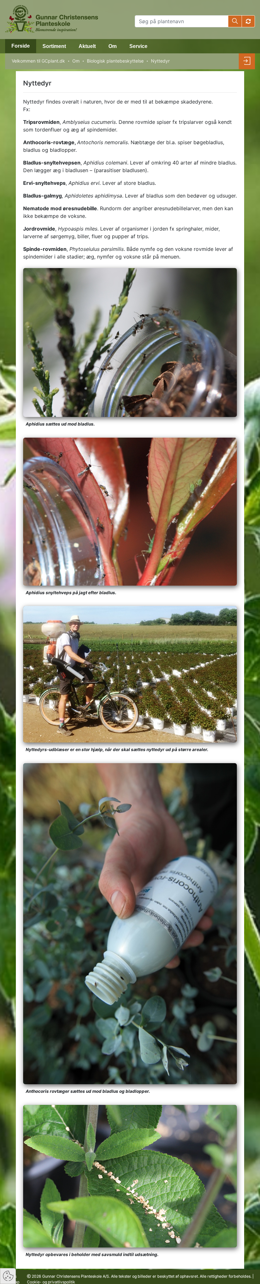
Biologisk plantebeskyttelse (115, 61)
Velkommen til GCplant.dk (38, 61)
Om (112, 46)
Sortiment (54, 46)
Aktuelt (87, 46)
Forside (20, 46)
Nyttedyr (160, 61)
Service (138, 46)
